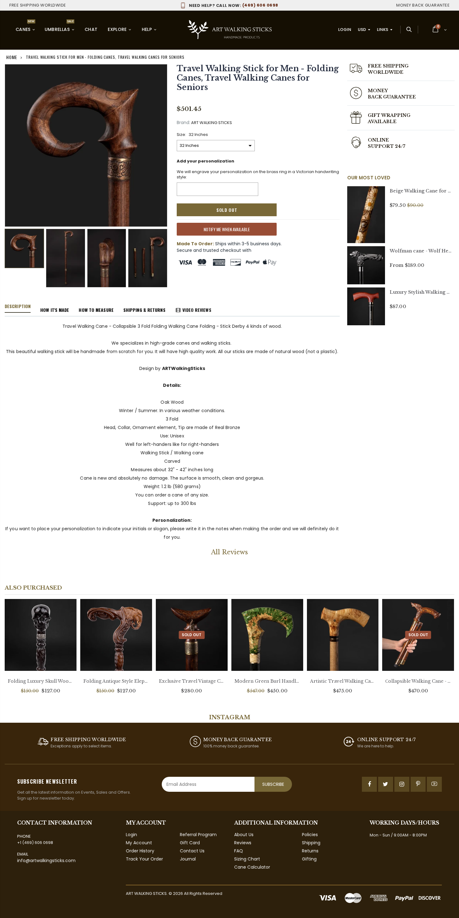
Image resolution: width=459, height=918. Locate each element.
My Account (139, 843)
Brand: (183, 123)
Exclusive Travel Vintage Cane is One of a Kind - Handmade (192, 681)
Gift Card (190, 843)
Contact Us (192, 851)
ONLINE (378, 140)
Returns (310, 851)
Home (11, 57)
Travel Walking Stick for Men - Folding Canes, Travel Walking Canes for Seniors (258, 78)
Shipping (311, 843)
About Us (244, 834)
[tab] (18, 306)
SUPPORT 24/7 (387, 146)
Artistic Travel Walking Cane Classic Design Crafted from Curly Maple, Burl (343, 681)
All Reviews (229, 552)
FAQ (238, 851)
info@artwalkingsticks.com (46, 860)
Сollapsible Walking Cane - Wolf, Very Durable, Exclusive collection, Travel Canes (418, 681)
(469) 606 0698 (233, 5)
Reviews (242, 843)
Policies (310, 834)
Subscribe (273, 784)
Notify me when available (227, 229)
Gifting (309, 859)
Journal (188, 859)
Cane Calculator (252, 867)
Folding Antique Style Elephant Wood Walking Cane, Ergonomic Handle (116, 681)
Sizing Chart (247, 859)
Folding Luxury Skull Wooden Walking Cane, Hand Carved (40, 681)
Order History (140, 851)
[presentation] (11, 253)
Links (382, 29)
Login (344, 29)
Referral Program (198, 834)
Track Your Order (144, 859)
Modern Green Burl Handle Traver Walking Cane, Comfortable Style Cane (267, 681)
